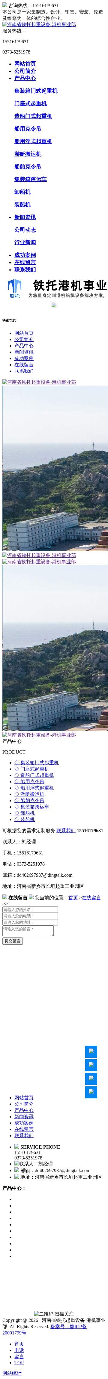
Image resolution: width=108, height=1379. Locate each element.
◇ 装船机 (24, 819)
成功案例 (25, 255)
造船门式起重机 (33, 116)
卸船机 (22, 192)
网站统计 (12, 1373)
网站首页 (25, 64)
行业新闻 (25, 242)
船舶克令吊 (27, 167)
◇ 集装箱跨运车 (31, 806)
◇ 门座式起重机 (31, 768)
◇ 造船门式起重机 (34, 775)
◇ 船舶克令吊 (29, 800)
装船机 (22, 205)
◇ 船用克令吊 (29, 781)
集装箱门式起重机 (36, 91)
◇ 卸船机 (24, 813)
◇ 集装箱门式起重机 (36, 762)
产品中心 (25, 78)
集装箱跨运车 (30, 179)
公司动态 (25, 230)
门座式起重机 (30, 103)
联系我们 (25, 269)
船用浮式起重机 (33, 141)
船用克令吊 (27, 129)
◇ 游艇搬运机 (29, 794)
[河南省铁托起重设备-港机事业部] (39, 24)
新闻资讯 (25, 217)
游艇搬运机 (27, 154)
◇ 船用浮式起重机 (34, 787)
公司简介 (25, 71)
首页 (73, 897)
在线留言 (25, 262)
